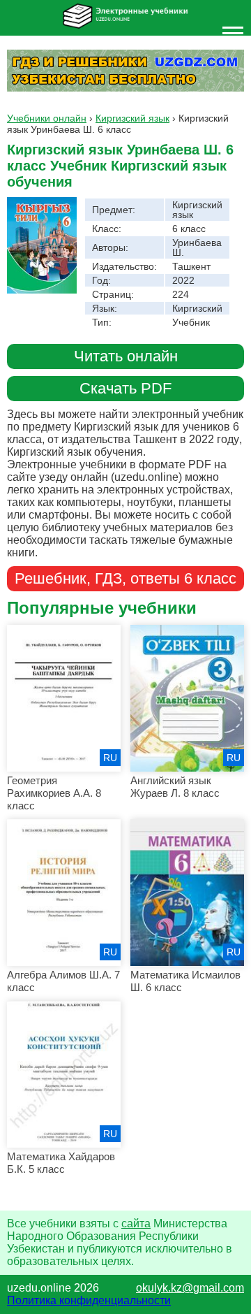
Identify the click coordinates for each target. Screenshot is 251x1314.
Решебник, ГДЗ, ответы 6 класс (125, 578)
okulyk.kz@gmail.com (190, 1288)
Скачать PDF (125, 388)
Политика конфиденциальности (89, 1300)
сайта (136, 1223)
